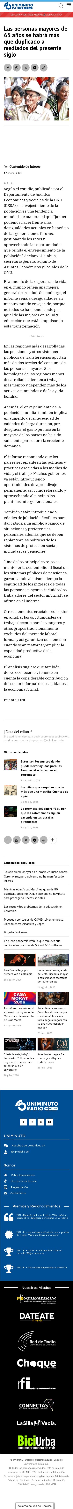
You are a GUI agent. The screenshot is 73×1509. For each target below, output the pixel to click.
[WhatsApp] (17, 67)
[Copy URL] (43, 67)
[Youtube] (49, 1122)
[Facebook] (8, 67)
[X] (26, 67)
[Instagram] (32, 1122)
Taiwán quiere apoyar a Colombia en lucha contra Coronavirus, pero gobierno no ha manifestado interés (36, 876)
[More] (53, 840)
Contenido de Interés (25, 166)
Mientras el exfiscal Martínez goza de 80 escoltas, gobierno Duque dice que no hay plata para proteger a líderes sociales (34, 893)
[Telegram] (35, 67)
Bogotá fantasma (15, 932)
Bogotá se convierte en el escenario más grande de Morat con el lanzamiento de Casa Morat (19, 1014)
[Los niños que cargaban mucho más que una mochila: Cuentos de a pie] (10, 790)
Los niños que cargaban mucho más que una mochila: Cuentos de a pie (44, 791)
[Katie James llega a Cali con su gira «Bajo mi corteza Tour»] (53, 1044)
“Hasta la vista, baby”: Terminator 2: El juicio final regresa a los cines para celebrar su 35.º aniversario (19, 1061)
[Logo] (18, 6)
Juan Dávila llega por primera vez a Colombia (18, 972)
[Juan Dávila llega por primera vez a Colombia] (20, 960)
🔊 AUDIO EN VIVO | (52, 15)
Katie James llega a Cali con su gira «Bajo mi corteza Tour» (51, 1058)
